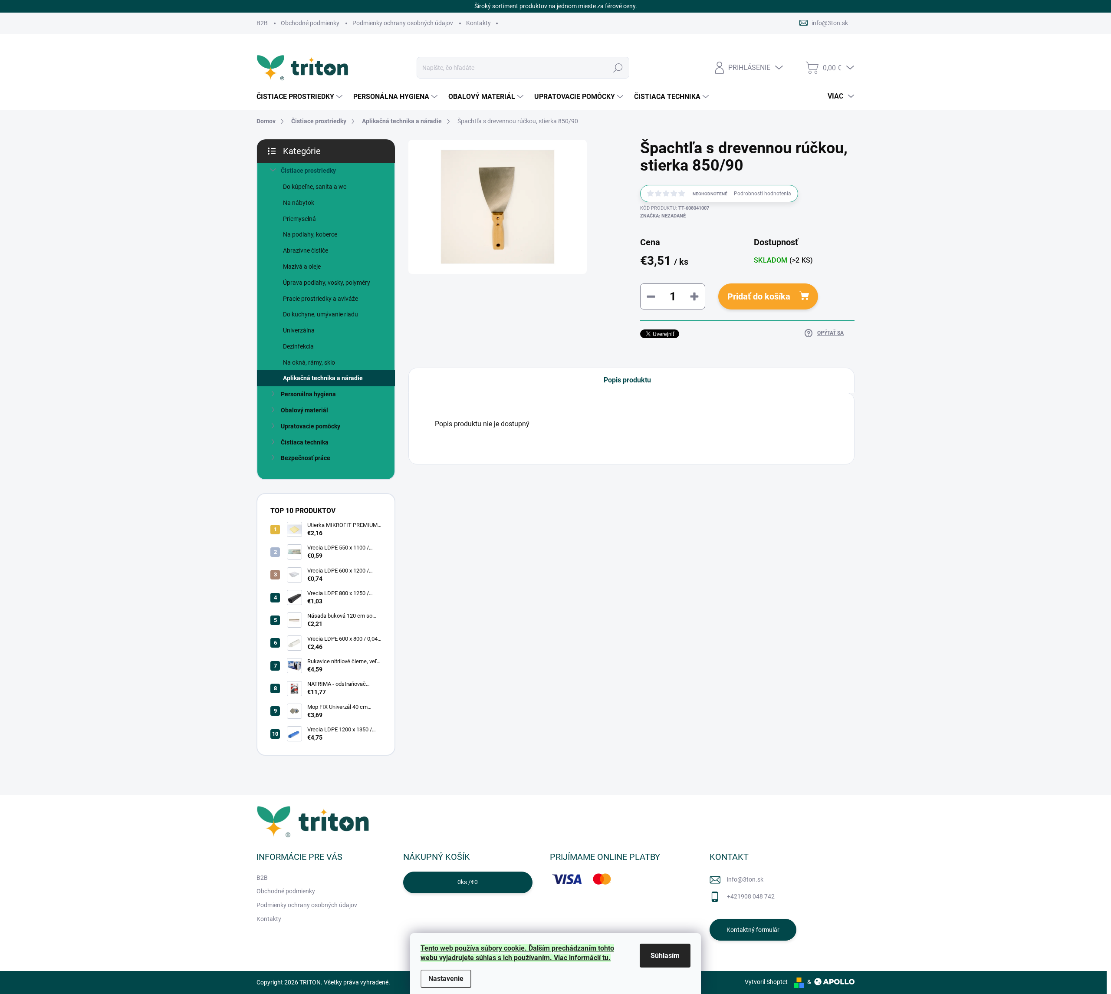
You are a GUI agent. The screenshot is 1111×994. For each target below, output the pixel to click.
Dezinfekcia (298, 346)
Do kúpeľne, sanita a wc (314, 186)
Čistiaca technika (305, 442)
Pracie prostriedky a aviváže (320, 298)
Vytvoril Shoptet (766, 981)
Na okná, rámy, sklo (309, 362)
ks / (467, 882)
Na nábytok (298, 202)
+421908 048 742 (751, 896)
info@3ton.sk (745, 879)
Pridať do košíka (758, 296)
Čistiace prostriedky (308, 170)
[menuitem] (300, 97)
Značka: (663, 216)
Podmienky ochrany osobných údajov (402, 23)
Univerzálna (299, 330)
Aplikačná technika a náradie (323, 378)
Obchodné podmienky (310, 23)
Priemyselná (299, 218)
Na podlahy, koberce (310, 234)
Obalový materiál (304, 410)
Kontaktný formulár (752, 929)
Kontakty (478, 23)
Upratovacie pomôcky (310, 426)
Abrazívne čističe (305, 250)
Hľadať (618, 67)
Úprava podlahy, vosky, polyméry (326, 282)
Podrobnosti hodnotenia (762, 194)
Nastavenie (445, 978)
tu (605, 958)
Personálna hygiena (308, 394)
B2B (262, 23)
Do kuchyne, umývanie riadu (320, 314)
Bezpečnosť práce (305, 457)
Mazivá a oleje (302, 266)
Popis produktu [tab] (627, 380)
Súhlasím (665, 955)
